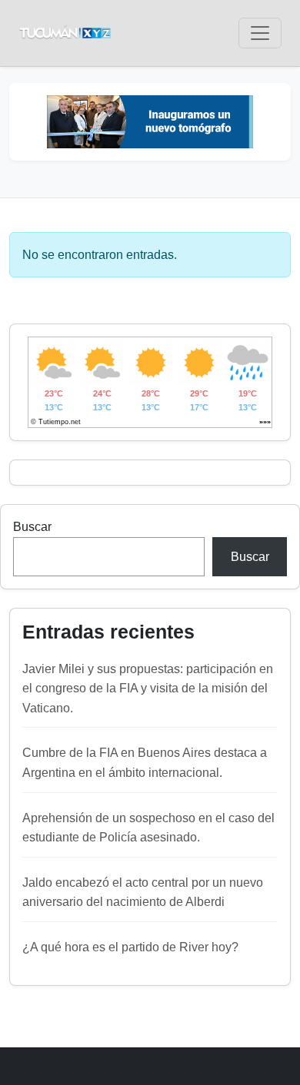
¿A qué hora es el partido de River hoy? (130, 947)
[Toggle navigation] (260, 33)
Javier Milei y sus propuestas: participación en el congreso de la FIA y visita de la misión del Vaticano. (147, 688)
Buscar (32, 526)
